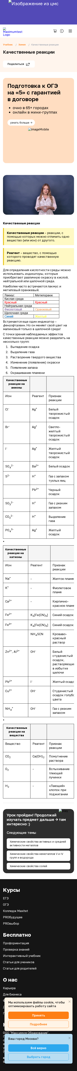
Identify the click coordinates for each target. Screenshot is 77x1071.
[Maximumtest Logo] (14, 31)
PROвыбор (11, 923)
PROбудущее (12, 917)
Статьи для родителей (19, 968)
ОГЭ (6, 904)
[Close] (69, 1001)
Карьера (9, 988)
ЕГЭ (6, 898)
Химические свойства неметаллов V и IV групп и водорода (36, 855)
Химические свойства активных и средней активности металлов (38, 843)
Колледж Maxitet (15, 911)
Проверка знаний (16, 949)
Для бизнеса (12, 994)
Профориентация (16, 943)
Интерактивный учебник (22, 956)
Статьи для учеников (18, 962)
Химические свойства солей (28, 866)
